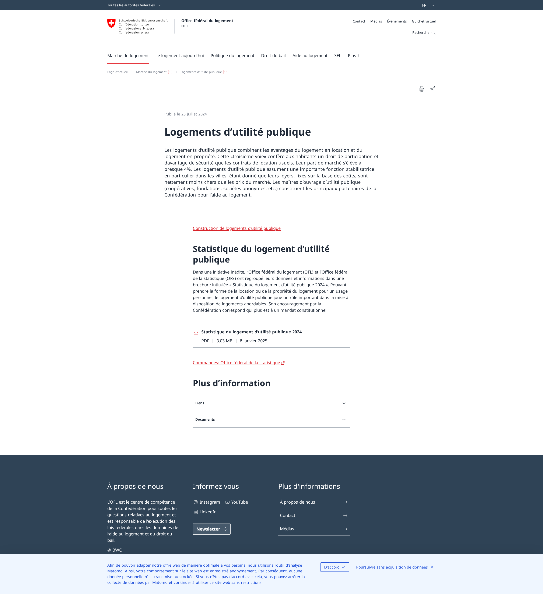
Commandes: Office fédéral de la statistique (236, 362)
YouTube (239, 502)
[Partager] (432, 88)
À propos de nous (297, 502)
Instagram (210, 502)
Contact (287, 515)
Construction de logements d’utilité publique (237, 228)
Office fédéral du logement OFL (208, 23)
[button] (128, 55)
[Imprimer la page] (421, 88)
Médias (287, 529)
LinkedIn (208, 512)
